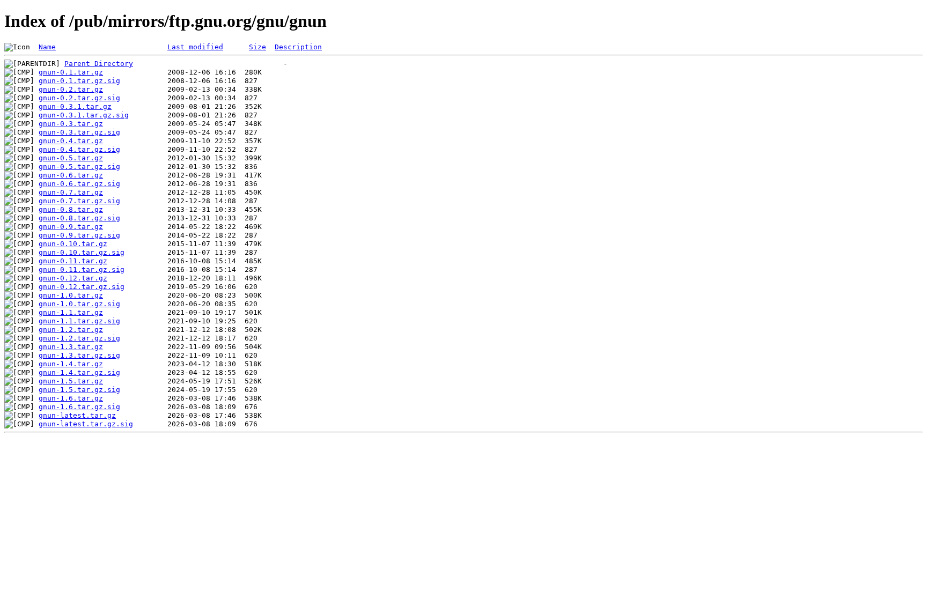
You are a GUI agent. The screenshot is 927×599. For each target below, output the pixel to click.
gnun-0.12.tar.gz (73, 278)
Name (47, 47)
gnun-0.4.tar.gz (71, 141)
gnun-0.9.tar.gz (71, 227)
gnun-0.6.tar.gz (71, 175)
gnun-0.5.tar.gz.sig (79, 166)
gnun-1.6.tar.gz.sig (79, 407)
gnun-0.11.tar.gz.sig (81, 269)
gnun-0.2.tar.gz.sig (79, 98)
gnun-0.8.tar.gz (71, 209)
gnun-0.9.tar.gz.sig (79, 235)
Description (298, 47)
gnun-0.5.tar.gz (71, 158)
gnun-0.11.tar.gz (73, 261)
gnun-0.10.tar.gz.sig (81, 252)
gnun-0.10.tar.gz (73, 244)
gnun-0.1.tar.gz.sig (79, 81)
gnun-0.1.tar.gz (71, 72)
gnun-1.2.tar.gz (71, 330)
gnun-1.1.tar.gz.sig (79, 321)
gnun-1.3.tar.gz (71, 347)
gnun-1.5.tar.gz (71, 381)
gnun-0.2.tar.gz (71, 89)
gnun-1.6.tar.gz (71, 398)
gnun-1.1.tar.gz (71, 312)
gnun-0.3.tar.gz (71, 124)
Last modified (195, 47)
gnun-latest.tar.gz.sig (86, 424)
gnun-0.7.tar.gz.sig (79, 201)
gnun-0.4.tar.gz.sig (79, 149)
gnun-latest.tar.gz (77, 415)
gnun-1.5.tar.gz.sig (79, 390)
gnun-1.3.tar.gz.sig (79, 355)
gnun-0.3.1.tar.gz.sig (84, 115)
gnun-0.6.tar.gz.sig (79, 184)
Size (257, 47)
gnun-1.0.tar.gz (71, 295)
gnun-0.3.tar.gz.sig (79, 132)
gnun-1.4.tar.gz (71, 364)
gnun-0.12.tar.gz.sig (81, 287)
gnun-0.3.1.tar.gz (75, 106)
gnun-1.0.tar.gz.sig (79, 304)
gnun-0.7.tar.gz (71, 192)
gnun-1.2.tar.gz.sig (79, 338)
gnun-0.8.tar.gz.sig (79, 218)
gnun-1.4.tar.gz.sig (79, 372)
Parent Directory (98, 64)
